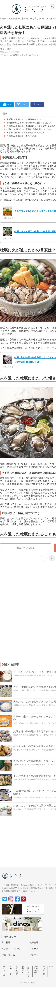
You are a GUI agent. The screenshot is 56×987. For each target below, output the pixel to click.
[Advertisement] (28, 49)
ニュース (34, 948)
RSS (51, 967)
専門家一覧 (44, 970)
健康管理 (13, 18)
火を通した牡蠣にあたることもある (22, 136)
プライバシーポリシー (36, 970)
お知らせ (23, 969)
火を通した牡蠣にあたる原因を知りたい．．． (26, 119)
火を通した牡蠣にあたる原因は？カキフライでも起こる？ (31, 126)
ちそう (3, 18)
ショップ (34, 954)
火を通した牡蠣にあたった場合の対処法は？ (25, 132)
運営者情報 (17, 970)
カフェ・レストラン (11, 948)
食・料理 (6, 942)
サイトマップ (4, 971)
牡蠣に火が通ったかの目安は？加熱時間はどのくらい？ (30, 129)
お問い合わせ (28, 971)
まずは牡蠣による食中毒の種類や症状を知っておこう (29, 123)
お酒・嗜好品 (8, 954)
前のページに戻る (25, 547)
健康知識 (23, 18)
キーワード (11, 970)
